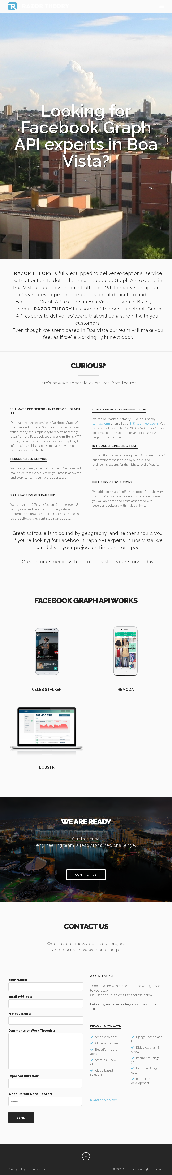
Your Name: (17, 980)
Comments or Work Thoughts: (32, 1030)
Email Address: (20, 997)
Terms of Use (38, 1169)
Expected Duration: (23, 1076)
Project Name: (19, 1013)
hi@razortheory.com (144, 423)
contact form (101, 423)
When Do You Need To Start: (30, 1094)
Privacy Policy (16, 1169)
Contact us (86, 874)
